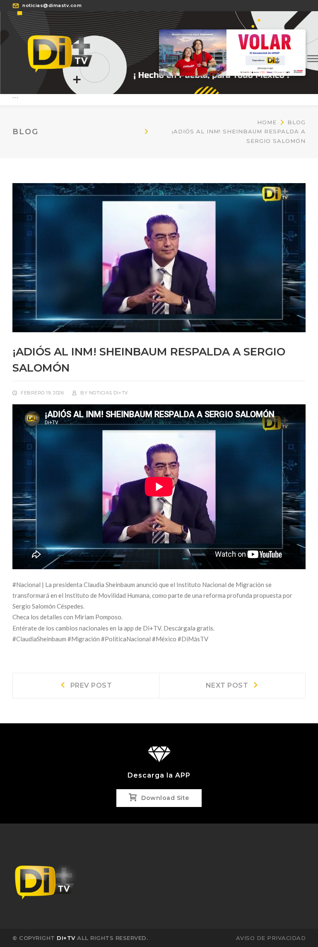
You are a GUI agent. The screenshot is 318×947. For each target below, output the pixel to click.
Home (267, 122)
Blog (296, 122)
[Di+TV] (60, 52)
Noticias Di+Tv (108, 393)
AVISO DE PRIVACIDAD (271, 938)
